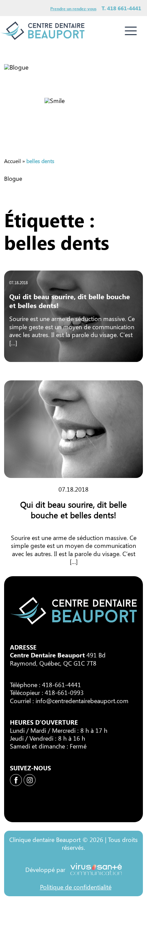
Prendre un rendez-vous (73, 8)
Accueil (12, 160)
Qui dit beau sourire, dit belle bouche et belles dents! (69, 301)
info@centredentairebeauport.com (82, 701)
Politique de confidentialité (75, 887)
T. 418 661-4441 (121, 8)
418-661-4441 (61, 685)
